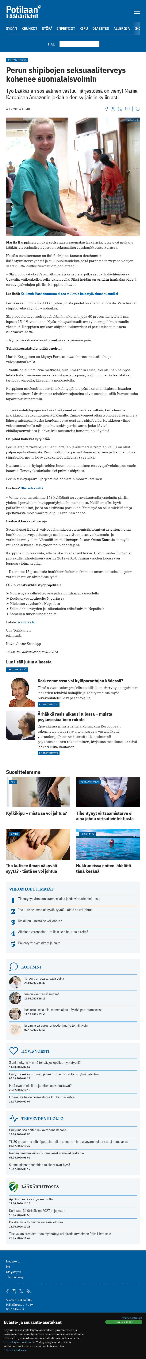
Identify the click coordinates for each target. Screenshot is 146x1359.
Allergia (121, 28)
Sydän (11, 28)
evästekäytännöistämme (19, 1342)
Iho (137, 28)
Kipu (84, 28)
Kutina (14, 834)
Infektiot (66, 28)
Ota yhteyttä (13, 1272)
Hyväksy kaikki (123, 1322)
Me (8, 1266)
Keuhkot (29, 28)
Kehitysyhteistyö (17, 59)
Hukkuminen (87, 834)
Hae (51, 44)
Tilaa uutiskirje (15, 1277)
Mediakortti (13, 1261)
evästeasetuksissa (15, 1350)
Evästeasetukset (131, 1318)
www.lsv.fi (26, 622)
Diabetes (100, 28)
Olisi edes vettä (32, 488)
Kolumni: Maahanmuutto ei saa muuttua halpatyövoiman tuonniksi (69, 293)
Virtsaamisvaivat (90, 781)
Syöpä (47, 28)
